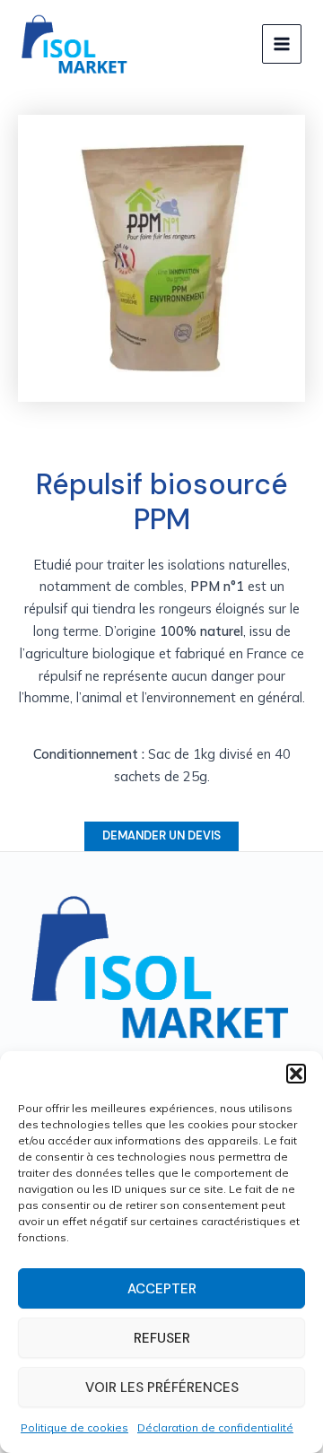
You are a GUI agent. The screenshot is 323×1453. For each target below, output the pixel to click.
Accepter (161, 1289)
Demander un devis (161, 835)
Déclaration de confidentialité (215, 1427)
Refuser (162, 1338)
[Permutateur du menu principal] (281, 44)
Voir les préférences (162, 1387)
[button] (296, 1074)
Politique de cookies (74, 1427)
